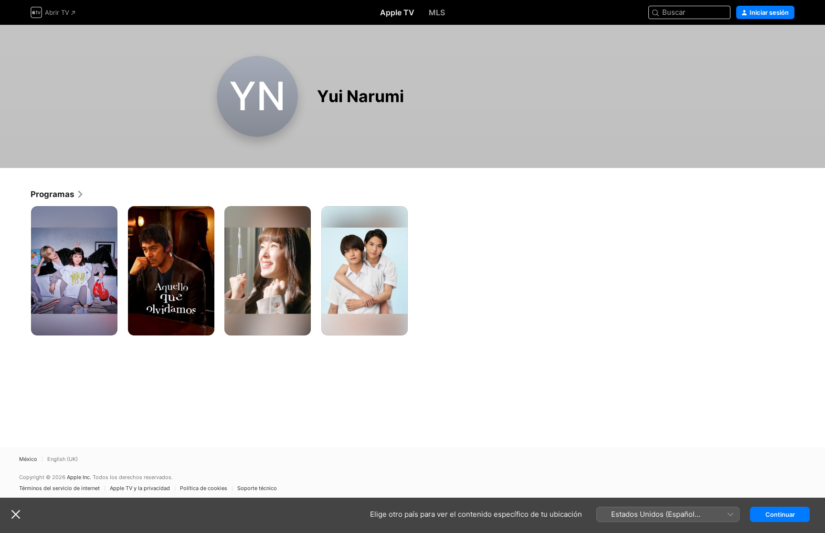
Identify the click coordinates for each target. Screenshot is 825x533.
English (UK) (62, 459)
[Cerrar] (15, 514)
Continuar (780, 514)
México (28, 459)
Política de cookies (203, 488)
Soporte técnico (257, 488)
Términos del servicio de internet (59, 488)
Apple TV (397, 12)
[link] (57, 194)
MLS (437, 12)
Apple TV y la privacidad (140, 488)
